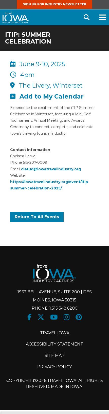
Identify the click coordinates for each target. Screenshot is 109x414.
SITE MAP (55, 355)
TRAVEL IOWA (54, 332)
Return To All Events (37, 216)
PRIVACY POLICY (54, 366)
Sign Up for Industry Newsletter (54, 4)
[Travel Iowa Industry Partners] (16, 17)
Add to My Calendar (52, 96)
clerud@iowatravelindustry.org (51, 169)
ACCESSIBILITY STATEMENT (54, 344)
